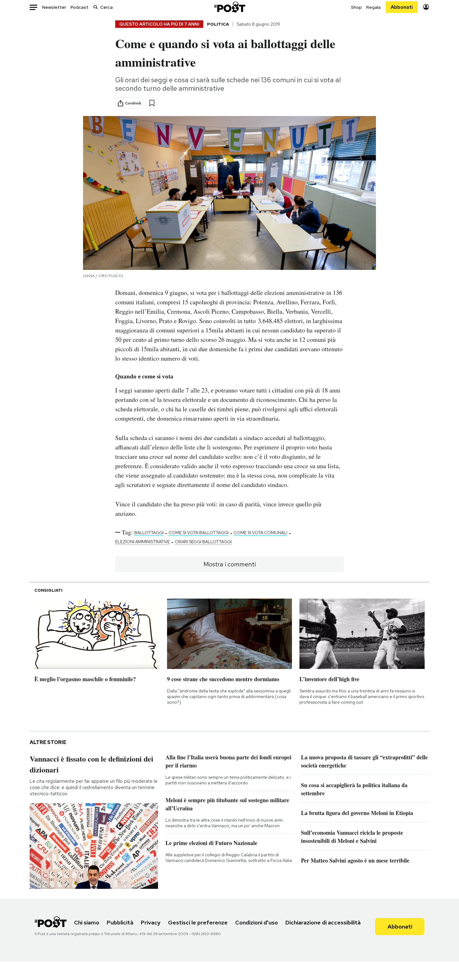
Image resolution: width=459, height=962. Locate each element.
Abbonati (402, 7)
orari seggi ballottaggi (203, 541)
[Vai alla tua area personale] (426, 7)
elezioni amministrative (142, 541)
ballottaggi (149, 532)
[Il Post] (229, 7)
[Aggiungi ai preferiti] (152, 103)
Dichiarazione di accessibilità (323, 922)
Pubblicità (120, 922)
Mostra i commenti (230, 564)
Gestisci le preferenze (198, 922)
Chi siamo (86, 922)
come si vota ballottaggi (199, 532)
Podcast (79, 7)
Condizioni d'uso (256, 922)
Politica (218, 24)
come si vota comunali (260, 532)
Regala (373, 7)
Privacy (150, 922)
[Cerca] (95, 7)
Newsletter (54, 7)
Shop (356, 7)
